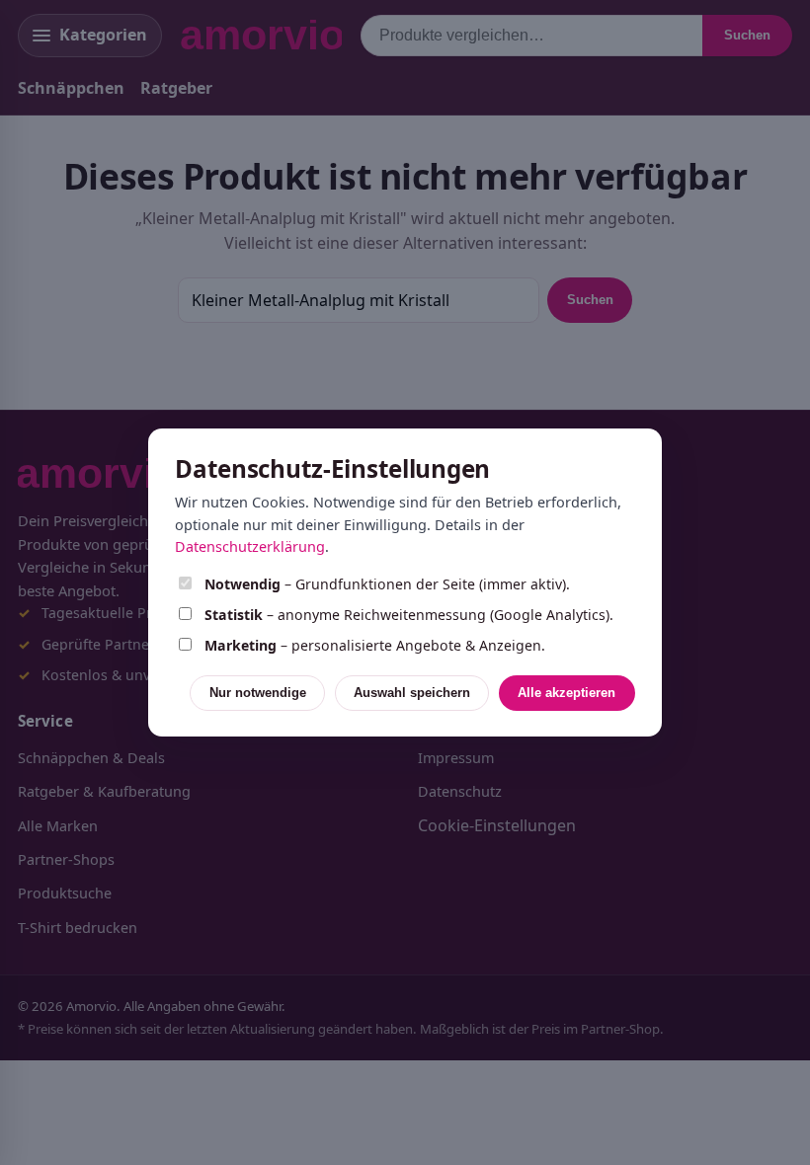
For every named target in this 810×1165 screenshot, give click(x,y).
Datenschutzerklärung (250, 546)
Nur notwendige (257, 692)
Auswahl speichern (412, 692)
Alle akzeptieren (566, 692)
